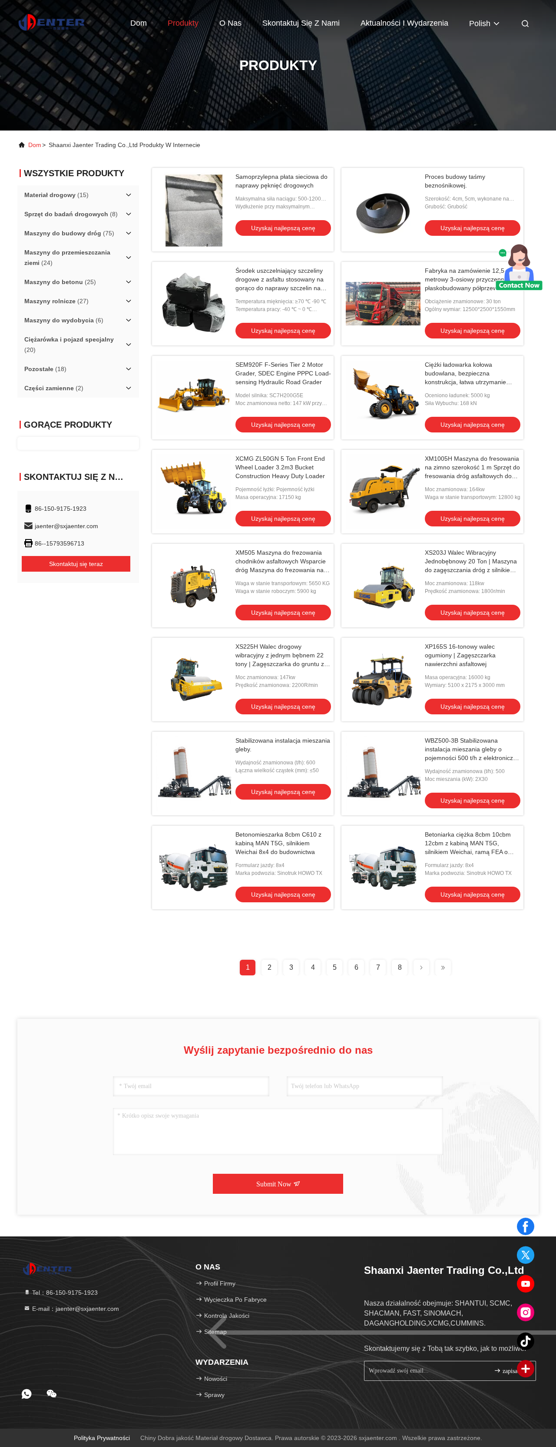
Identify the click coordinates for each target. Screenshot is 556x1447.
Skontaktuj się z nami (301, 23)
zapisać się (514, 1371)
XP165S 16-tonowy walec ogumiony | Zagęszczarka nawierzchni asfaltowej (460, 655)
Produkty (183, 23)
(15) (56, 194)
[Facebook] (526, 1226)
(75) (69, 233)
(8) (71, 214)
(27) (56, 301)
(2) (53, 388)
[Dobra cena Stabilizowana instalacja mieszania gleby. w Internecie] (193, 773)
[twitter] (526, 1255)
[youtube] (526, 1284)
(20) (69, 344)
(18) (45, 368)
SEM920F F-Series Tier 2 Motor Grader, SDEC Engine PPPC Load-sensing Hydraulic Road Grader (283, 373)
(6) (63, 320)
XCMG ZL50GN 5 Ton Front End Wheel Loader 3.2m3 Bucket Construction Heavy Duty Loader (280, 467)
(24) (67, 257)
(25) (60, 281)
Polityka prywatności (102, 1437)
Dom (138, 23)
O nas (230, 23)
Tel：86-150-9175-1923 (64, 1292)
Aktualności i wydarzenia (404, 23)
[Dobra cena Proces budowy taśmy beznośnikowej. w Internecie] (383, 209)
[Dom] (52, 21)
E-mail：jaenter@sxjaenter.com (74, 1308)
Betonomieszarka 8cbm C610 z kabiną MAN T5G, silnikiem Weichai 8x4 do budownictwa (278, 843)
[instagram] (526, 1313)
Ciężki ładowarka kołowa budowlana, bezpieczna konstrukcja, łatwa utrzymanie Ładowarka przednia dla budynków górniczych (472, 382)
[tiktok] (526, 1341)
